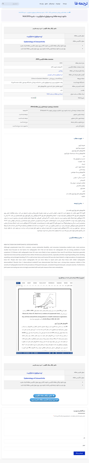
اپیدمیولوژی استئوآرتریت (34, 36)
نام (84, 438)
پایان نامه (42, 4)
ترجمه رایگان (51, 4)
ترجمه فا (65, 4)
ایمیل (84, 445)
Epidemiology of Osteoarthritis (34, 42)
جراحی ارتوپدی (51, 75)
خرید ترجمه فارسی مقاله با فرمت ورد (43, 400)
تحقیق (46, 4)
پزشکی (60, 71)
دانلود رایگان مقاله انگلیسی (43, 396)
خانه (68, 12)
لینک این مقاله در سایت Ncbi (54, 94)
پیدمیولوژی (59, 75)
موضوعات (58, 4)
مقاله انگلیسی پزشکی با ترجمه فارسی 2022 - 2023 (56, 12)
